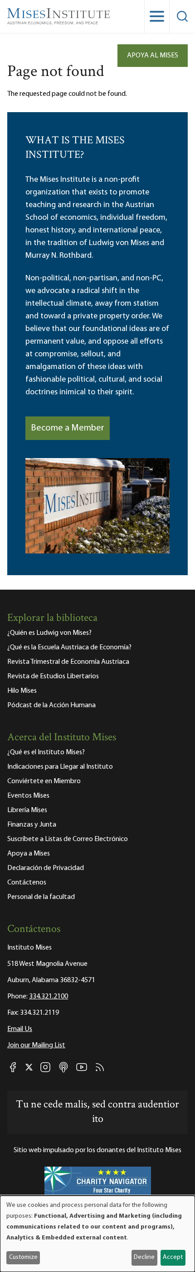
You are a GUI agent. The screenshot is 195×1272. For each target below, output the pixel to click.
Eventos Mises (28, 795)
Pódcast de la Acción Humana (51, 705)
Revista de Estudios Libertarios (53, 676)
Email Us (19, 1029)
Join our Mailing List (36, 1045)
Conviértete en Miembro (44, 781)
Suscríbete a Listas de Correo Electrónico (67, 839)
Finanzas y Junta (31, 824)
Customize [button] (23, 1257)
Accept (173, 1257)
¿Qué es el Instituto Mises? (46, 752)
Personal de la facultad (41, 897)
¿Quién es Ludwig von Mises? (49, 633)
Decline (144, 1257)
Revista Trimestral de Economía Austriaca (68, 662)
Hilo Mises (22, 691)
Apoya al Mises (152, 55)
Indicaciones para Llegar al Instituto (60, 767)
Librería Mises (27, 810)
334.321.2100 (48, 996)
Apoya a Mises (28, 853)
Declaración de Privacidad (45, 868)
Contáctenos (26, 882)
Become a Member (67, 428)
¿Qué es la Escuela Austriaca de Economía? (69, 647)
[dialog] (97, 1234)
